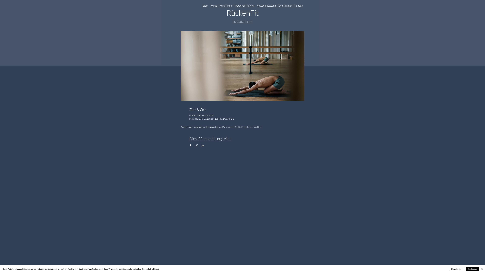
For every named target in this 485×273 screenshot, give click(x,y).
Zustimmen (472, 269)
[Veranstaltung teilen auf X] (197, 145)
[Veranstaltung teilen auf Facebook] (190, 145)
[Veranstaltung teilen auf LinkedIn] (203, 145)
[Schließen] (481, 269)
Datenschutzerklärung (150, 269)
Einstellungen (456, 269)
